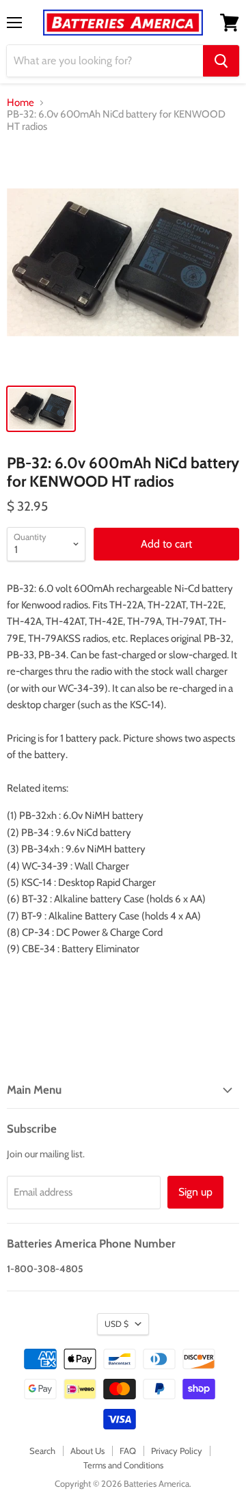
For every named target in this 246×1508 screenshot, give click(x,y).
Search (42, 1450)
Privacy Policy (176, 1450)
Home (20, 103)
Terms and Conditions (123, 1464)
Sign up (195, 1191)
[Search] (221, 61)
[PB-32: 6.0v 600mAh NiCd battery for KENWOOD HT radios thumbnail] (41, 409)
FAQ (128, 1450)
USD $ (116, 1324)
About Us (87, 1450)
